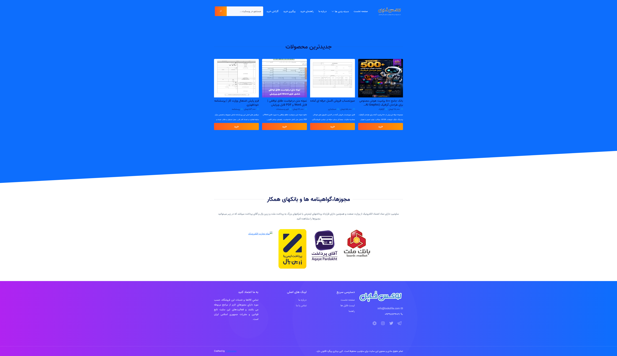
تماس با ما (301, 305)
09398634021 (392, 314)
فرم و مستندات (330, 109)
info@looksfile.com (389, 308)
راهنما (352, 311)
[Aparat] (374, 323)
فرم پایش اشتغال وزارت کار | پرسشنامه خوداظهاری (284, 103)
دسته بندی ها (342, 11)
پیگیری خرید (289, 11)
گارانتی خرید (272, 11)
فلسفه (237, 109)
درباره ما (322, 11)
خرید (380, 126)
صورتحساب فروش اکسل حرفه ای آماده (380, 101)
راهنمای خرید (307, 11)
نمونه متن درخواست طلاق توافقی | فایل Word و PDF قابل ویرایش (335, 103)
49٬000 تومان (250, 109)
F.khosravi (231, 351)
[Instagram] (383, 323)
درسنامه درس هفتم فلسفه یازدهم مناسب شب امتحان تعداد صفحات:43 (237, 103)
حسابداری (380, 109)
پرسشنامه (284, 109)
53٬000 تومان (298, 109)
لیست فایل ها (347, 305)
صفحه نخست (361, 11)
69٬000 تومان (346, 109)
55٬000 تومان (394, 109)
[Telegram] (399, 323)
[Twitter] (391, 323)
